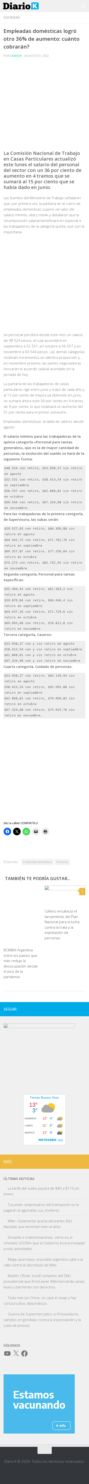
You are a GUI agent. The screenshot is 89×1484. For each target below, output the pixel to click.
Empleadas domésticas (37, 862)
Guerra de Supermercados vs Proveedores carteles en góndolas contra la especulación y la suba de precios (42, 1320)
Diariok (16, 56)
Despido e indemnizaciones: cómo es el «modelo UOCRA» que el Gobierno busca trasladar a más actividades (44, 1243)
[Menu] (83, 6)
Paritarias (62, 862)
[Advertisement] (44, 106)
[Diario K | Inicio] (27, 5)
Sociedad (12, 17)
